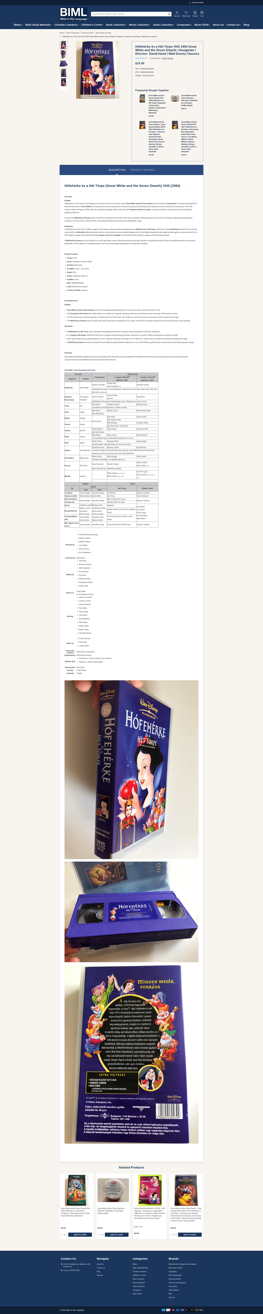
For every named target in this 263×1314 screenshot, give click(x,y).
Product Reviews (142, 170)
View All (172, 1297)
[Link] (73, 14)
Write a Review (167, 58)
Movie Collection (139, 24)
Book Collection (115, 24)
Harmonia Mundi (175, 1279)
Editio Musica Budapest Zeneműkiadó (182, 1264)
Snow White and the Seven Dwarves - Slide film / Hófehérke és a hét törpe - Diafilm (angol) (189, 100)
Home (62, 33)
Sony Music (173, 1286)
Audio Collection (163, 24)
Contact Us (233, 24)
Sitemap (100, 1275)
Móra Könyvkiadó (175, 1275)
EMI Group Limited (175, 1268)
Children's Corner (91, 24)
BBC (170, 1294)
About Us (218, 24)
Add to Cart (80, 1235)
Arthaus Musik (174, 1290)
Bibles (17, 24)
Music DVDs (201, 24)
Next (66, 88)
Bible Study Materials (37, 24)
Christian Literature (65, 24)
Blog (246, 24)
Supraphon (173, 1271)
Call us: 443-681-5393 (71, 1270)
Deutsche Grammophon (177, 1283)
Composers (183, 24)
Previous (62, 88)
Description (116, 170)
